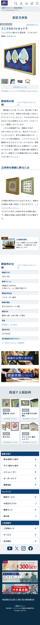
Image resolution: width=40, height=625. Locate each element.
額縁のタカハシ (7, 8)
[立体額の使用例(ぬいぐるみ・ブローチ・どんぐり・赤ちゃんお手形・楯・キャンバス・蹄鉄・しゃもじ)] (20, 186)
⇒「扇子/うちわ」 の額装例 (13, 342)
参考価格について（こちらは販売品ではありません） (20, 91)
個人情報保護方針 (28, 599)
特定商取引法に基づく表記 (11, 599)
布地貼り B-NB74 (9, 324)
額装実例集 (18, 8)
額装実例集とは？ (32, 24)
